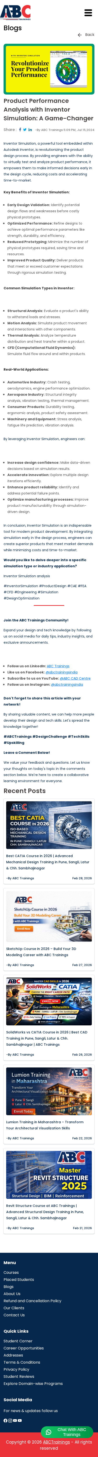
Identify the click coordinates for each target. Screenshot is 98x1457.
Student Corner (18, 1341)
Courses (11, 1272)
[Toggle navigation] (91, 13)
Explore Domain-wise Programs (33, 1383)
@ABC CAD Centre (75, 678)
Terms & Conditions (22, 1362)
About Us (12, 1294)
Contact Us (14, 1315)
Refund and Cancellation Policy (32, 1301)
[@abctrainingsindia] (10, 1420)
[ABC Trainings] (6, 1420)
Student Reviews (19, 1376)
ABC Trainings (58, 666)
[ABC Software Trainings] (20, 1420)
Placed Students (19, 1279)
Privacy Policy (16, 1369)
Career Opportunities (24, 1348)
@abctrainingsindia (62, 672)
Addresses (13, 1355)
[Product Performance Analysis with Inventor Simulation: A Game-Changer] (20, 129)
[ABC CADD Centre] (15, 1420)
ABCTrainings (56, 1442)
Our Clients (14, 1308)
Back (89, 34)
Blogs (9, 1286)
